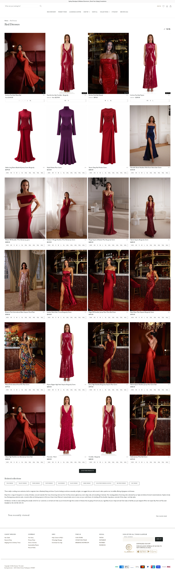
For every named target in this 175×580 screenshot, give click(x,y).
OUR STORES (79, 537)
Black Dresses (74, 483)
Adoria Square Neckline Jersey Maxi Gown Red (143, 384)
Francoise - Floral (51, 457)
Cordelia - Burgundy (94, 457)
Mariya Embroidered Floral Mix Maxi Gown (17, 384)
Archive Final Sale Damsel (96, 95)
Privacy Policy (31, 540)
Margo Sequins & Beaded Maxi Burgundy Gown (102, 240)
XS (19, 100)
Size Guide (7, 537)
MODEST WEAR (62, 12)
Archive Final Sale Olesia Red (13, 95)
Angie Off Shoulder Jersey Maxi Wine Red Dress (102, 312)
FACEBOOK (102, 545)
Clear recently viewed (161, 516)
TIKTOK (101, 537)
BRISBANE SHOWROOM (82, 542)
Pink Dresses (10, 483)
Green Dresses (86, 483)
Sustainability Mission (33, 545)
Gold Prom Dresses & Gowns (103, 483)
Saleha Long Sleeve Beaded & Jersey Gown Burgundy (19, 167)
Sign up (159, 539)
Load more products (87, 470)
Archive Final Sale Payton (137, 95)
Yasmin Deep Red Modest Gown (98, 167)
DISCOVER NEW (51, 12)
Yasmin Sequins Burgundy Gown (139, 240)
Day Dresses (134, 483)
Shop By (86, 12)
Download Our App (57, 542)
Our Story (30, 537)
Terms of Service (32, 542)
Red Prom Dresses (121, 483)
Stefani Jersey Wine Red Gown (138, 457)
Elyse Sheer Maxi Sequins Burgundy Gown (142, 312)
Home (6, 21)
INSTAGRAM (102, 540)
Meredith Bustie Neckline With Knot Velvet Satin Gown (146, 167)
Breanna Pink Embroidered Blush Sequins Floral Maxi (20, 312)
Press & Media (31, 547)
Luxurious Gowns (75, 12)
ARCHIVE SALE (124, 12)
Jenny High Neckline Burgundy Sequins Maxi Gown (103, 384)
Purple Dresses (36, 483)
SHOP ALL (95, 12)
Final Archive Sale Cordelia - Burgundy (57, 95)
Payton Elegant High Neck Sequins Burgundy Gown (61, 384)
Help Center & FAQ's (57, 537)
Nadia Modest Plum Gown (54, 167)
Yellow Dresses (23, 483)
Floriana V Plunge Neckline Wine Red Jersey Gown (61, 240)
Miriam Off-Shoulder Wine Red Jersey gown (17, 240)
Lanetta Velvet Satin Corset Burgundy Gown (59, 312)
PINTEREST (102, 542)
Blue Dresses (61, 483)
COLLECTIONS (104, 12)
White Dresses (49, 483)
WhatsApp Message (57, 540)
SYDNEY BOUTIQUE (81, 540)
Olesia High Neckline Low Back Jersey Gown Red (19, 457)
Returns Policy (8, 540)
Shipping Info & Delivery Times (12, 542)
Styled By (115, 12)
